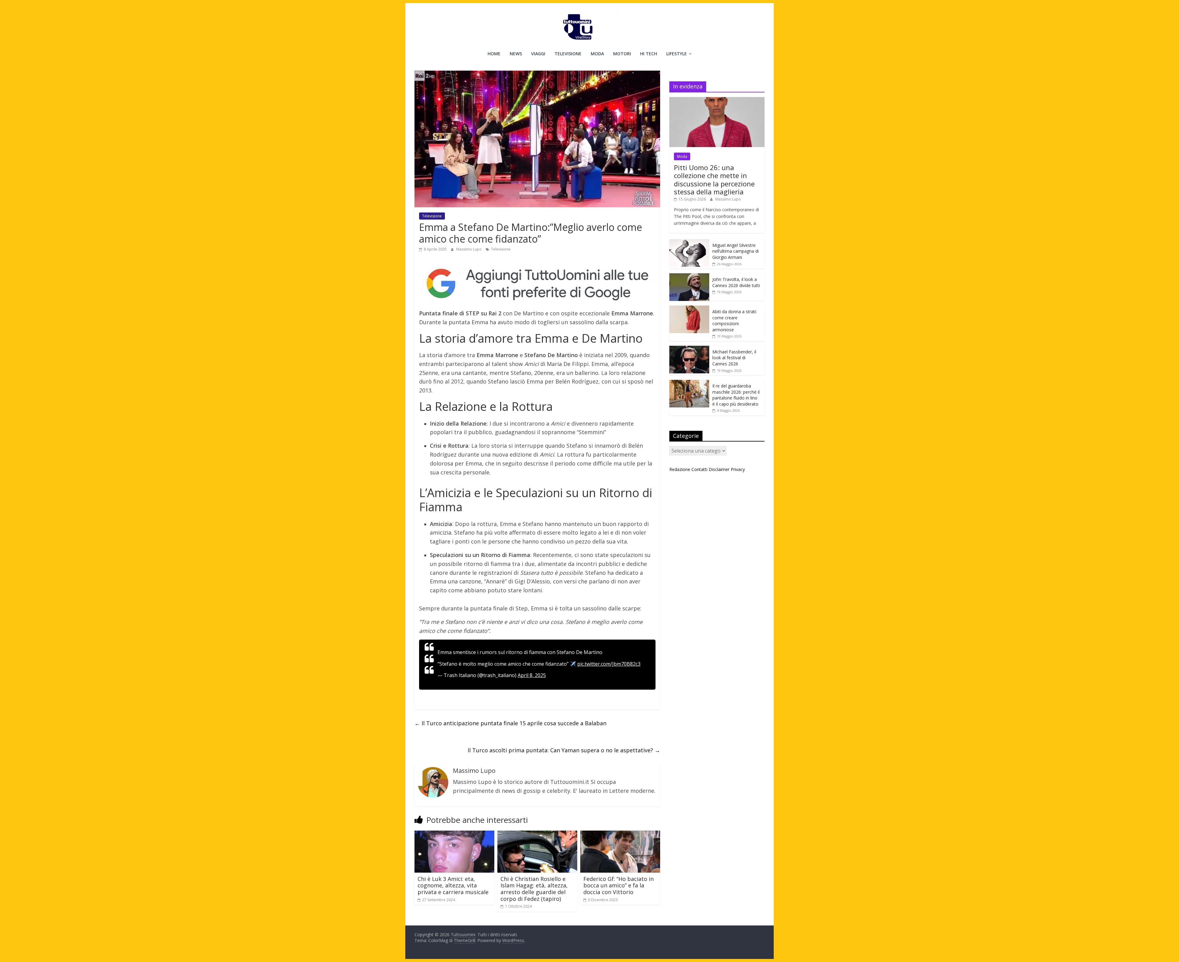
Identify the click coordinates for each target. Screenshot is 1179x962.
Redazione (679, 469)
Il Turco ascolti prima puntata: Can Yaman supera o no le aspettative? (564, 750)
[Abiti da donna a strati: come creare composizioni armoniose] (689, 309)
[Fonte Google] (537, 284)
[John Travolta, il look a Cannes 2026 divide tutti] (689, 276)
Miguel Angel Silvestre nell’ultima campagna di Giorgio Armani (735, 251)
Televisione (568, 53)
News (516, 53)
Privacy (738, 469)
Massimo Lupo (469, 249)
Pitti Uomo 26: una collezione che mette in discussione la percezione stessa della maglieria (714, 179)
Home (494, 53)
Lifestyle (676, 53)
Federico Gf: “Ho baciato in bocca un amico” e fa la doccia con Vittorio (618, 885)
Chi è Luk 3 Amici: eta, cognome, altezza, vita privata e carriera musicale (453, 885)
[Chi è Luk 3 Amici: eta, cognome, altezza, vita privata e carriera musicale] (454, 834)
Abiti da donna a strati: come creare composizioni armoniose (734, 321)
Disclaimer (719, 469)
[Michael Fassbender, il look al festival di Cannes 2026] (689, 349)
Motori (622, 53)
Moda (597, 53)
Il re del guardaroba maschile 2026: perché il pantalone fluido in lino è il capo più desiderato (736, 395)
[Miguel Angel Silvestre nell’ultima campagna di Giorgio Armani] (689, 242)
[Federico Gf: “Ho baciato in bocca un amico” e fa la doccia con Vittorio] (620, 834)
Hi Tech (648, 53)
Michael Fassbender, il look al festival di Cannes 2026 (734, 358)
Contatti (699, 469)
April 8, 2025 (532, 675)
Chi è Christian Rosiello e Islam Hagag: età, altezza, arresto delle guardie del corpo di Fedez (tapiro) (534, 888)
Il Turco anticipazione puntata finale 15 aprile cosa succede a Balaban (510, 723)
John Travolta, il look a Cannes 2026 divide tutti (736, 282)
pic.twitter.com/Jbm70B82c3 (608, 663)
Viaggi (538, 53)
